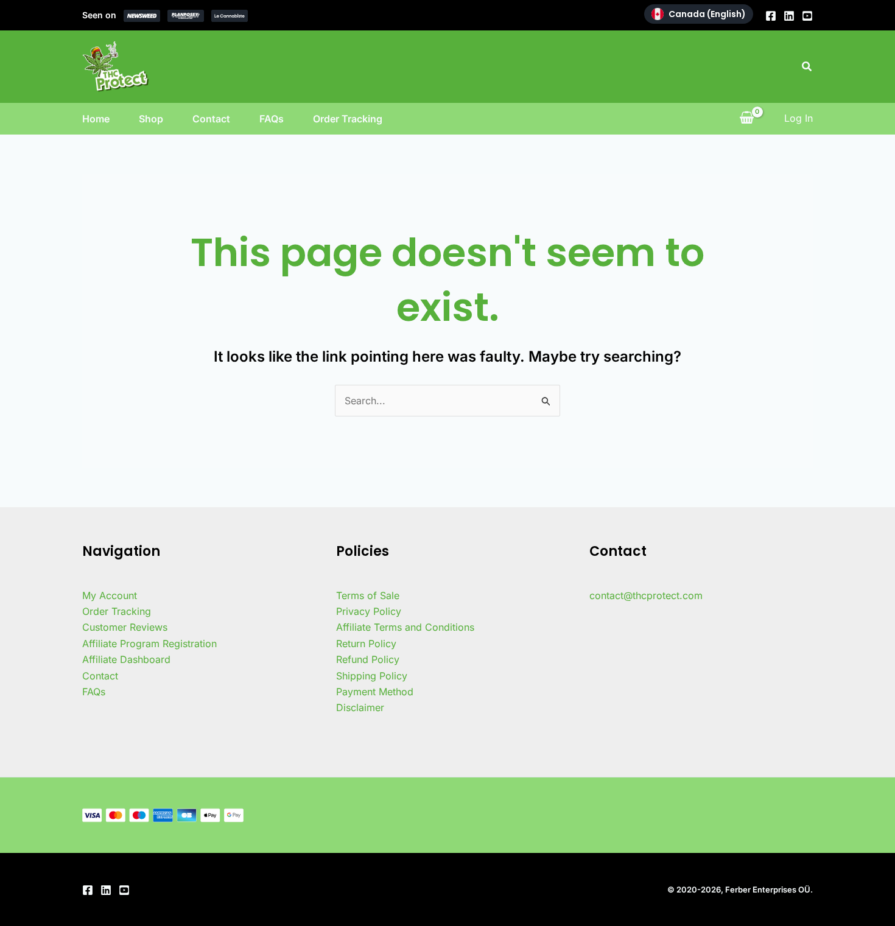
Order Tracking (347, 119)
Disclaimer (360, 707)
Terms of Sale (367, 595)
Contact (211, 119)
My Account (109, 595)
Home (96, 119)
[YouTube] (807, 15)
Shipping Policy (371, 676)
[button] (807, 66)
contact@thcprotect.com (646, 595)
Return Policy (366, 643)
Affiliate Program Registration (149, 643)
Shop (151, 119)
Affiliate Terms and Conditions (405, 627)
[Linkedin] (789, 15)
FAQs (271, 119)
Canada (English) (707, 14)
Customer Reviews (124, 627)
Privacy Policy (368, 611)
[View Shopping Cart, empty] (746, 118)
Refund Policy (367, 659)
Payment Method (374, 692)
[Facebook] (770, 15)
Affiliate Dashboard (126, 659)
